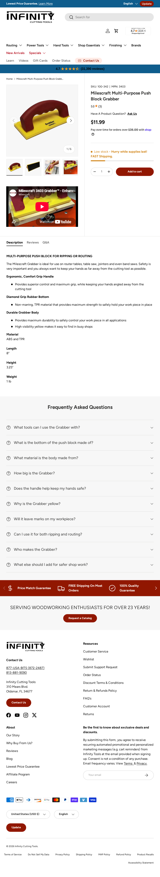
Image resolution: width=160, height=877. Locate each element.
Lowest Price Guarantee (23, 766)
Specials (35, 53)
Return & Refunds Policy (100, 690)
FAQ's (87, 698)
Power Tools (35, 45)
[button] (116, 31)
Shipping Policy (84, 854)
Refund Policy (123, 854)
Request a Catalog (80, 618)
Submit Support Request (100, 667)
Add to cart (135, 171)
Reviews (33, 242)
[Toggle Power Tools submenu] (47, 45)
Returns (88, 714)
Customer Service (95, 651)
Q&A (46, 242)
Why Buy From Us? (19, 743)
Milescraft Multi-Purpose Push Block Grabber (39, 79)
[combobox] (109, 17)
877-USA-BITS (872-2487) (25, 668)
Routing (11, 45)
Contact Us (19, 702)
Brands (136, 45)
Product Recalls (145, 854)
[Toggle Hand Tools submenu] (71, 45)
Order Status (61, 60)
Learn (10, 60)
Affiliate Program (18, 774)
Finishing (115, 45)
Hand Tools (61, 45)
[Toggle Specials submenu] (44, 53)
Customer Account (96, 706)
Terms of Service (13, 854)
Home (9, 79)
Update (147, 3)
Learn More (61, 3)
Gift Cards (40, 60)
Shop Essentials (89, 45)
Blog (9, 759)
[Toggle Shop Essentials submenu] (103, 45)
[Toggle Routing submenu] (20, 45)
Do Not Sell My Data (38, 854)
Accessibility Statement (141, 862)
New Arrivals (15, 53)
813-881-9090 (16, 672)
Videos (23, 60)
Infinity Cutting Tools (26, 846)
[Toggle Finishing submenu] (125, 45)
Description (14, 242)
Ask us (132, 113)
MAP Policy (104, 854)
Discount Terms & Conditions (103, 683)
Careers (11, 782)
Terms (129, 763)
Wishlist (88, 659)
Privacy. (142, 763)
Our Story (13, 735)
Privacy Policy (62, 854)
